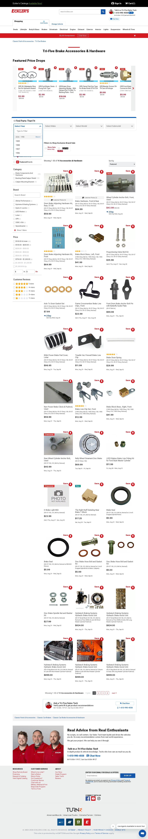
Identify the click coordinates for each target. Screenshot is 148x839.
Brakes (44, 29)
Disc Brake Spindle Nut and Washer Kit (58, 614)
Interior (98, 29)
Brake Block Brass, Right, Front (118, 407)
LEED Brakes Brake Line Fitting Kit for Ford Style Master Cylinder (120, 459)
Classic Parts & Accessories (23, 41)
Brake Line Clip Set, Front (85, 409)
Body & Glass (34, 29)
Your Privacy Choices (103, 830)
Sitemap (72, 830)
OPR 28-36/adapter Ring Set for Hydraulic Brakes (27, 89)
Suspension (115, 29)
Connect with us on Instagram (99, 798)
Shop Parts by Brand (20, 772)
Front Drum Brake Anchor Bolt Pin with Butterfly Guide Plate (119, 305)
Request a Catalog (19, 776)
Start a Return (36, 774)
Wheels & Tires (129, 29)
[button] (114, 19)
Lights (105, 29)
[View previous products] (15, 88)
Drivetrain (53, 29)
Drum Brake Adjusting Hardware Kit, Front (58, 255)
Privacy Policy (116, 780)
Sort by (111, 161)
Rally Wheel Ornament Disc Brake (88, 458)
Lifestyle (23, 29)
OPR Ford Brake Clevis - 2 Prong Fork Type (48, 88)
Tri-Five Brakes (40, 41)
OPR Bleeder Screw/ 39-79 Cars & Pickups (108, 87)
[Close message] (135, 35)
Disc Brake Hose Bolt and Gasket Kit (88, 562)
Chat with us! (35, 782)
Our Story (58, 772)
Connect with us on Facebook (88, 798)
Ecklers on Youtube (93, 798)
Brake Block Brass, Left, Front (87, 254)
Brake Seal (110, 510)
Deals (15, 29)
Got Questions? (36, 778)
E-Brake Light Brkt (51, 510)
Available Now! (35, 3)
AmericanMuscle (54, 815)
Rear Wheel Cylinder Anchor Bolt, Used (57, 459)
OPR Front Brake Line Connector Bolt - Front (128, 88)
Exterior (90, 29)
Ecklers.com (33, 12)
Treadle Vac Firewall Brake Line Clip (88, 356)
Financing (16, 774)
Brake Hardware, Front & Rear (87, 201)
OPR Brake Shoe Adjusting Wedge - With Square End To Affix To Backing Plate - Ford (67, 89)
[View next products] (133, 88)
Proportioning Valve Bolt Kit (117, 252)
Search (103, 11)
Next (113, 693)
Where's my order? (37, 772)
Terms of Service (102, 833)
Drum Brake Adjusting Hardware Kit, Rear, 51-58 (58, 204)
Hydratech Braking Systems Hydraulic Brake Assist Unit (86, 614)
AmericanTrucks (70, 815)
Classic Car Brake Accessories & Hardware (69, 718)
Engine (73, 29)
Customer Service (37, 780)
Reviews (58, 778)
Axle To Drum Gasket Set (54, 304)
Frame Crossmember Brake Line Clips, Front (88, 305)
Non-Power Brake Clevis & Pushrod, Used (58, 408)
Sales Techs (59, 776)
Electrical (64, 29)
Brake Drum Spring (113, 357)
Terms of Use (36, 789)
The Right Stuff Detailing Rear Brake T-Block (87, 511)
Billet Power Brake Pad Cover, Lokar (56, 356)
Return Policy (35, 776)
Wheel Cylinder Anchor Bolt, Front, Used (120, 198)
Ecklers (98, 815)
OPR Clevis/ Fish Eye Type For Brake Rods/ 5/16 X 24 (88, 88)
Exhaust (81, 29)
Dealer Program (60, 774)
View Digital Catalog (20, 778)
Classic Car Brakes (44, 718)
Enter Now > (83, 36)
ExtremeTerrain (86, 815)
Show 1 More (22, 230)
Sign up (128, 776)
